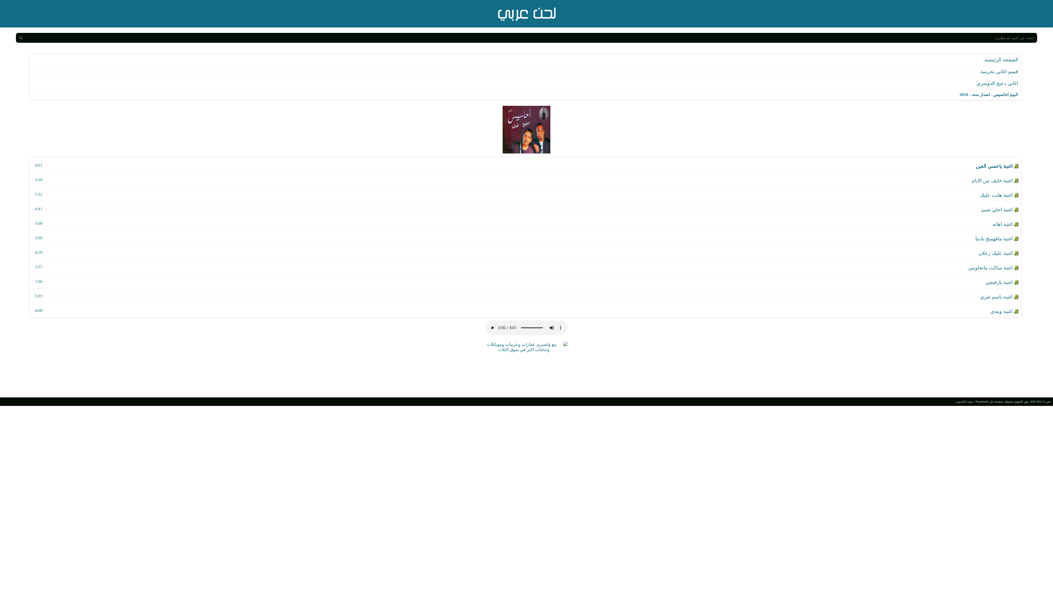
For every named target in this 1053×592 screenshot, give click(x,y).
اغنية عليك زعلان (995, 253)
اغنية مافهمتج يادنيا (994, 238)
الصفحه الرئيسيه (1001, 59)
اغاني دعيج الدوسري (997, 83)
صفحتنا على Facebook (989, 401)
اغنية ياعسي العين (994, 166)
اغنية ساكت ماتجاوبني (990, 268)
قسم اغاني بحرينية (999, 71)
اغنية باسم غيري (996, 297)
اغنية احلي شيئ (997, 209)
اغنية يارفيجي (999, 282)
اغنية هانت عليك (996, 195)
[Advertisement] (526, 374)
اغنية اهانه (1002, 224)
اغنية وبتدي (1001, 311)
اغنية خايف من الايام (992, 180)
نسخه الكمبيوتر (964, 401)
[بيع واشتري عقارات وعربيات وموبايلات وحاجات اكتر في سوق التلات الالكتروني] (524, 349)
